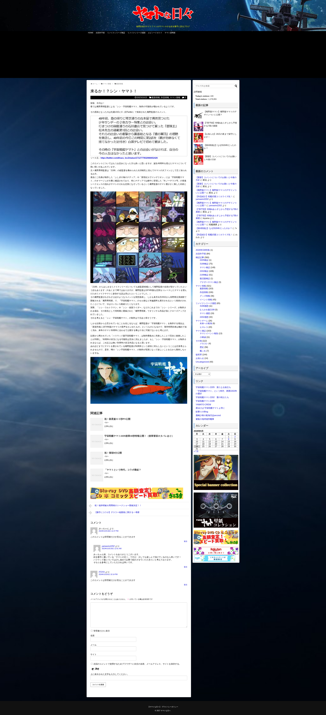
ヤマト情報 (175, 97)
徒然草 (199, 354)
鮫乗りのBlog (202, 412)
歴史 (202, 347)
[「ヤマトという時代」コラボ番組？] (96, 475)
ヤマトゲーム (202, 321)
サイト (93, 654)
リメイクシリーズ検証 (116, 33)
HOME (90, 33)
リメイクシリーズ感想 (136, 33)
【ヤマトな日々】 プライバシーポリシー (163, 707)
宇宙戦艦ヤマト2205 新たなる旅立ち (213, 387)
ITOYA (102, 572)
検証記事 (200, 257)
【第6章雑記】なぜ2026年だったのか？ (214, 228)
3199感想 (204, 306)
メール (93, 645)
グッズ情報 (205, 296)
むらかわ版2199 (207, 310)
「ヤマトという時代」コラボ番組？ (122, 469)
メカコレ (204, 343)
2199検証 (204, 275)
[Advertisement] (163, 57)
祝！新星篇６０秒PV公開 (117, 419)
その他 (199, 341)
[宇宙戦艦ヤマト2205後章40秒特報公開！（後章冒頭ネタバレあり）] (96, 441)
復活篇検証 (205, 278)
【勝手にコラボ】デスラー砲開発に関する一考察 (117, 512)
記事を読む (108, 426)
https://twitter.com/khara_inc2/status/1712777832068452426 (129, 158)
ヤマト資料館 (170, 33)
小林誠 (203, 337)
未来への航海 (206, 323)
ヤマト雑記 (201, 331)
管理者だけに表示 (101, 631)
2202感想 (204, 317)
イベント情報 (206, 300)
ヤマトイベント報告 (209, 333)
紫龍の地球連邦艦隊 (205, 419)
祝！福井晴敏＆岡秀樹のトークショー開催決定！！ (118, 505)
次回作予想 (100, 33)
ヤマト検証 (205, 267)
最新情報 (156, 97)
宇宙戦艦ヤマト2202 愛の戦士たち (212, 397)
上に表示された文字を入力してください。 (109, 674)
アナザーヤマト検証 (209, 282)
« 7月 (196, 451)
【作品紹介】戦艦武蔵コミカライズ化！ (214, 196)
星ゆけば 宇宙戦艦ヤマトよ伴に (210, 408)
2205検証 (204, 260)
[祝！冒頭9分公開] (96, 458)
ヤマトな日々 (166, 711)
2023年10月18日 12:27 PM (108, 531)
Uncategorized (202, 362)
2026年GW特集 (203, 250)
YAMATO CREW (203, 404)
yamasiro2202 (108, 546)
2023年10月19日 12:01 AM (111, 549)
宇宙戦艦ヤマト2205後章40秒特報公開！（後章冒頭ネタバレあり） (139, 436)
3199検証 (204, 264)
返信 (185, 541)
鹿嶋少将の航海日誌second (208, 415)
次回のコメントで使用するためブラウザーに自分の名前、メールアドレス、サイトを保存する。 (137, 664)
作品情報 (165, 97)
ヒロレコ (204, 327)
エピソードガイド (155, 33)
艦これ (203, 351)
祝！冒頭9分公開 (113, 453)
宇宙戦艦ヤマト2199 (205, 401)
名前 (92, 635)
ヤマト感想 (205, 313)
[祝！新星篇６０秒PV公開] (96, 424)
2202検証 (204, 271)
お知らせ (200, 358)
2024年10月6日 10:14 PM (108, 574)
